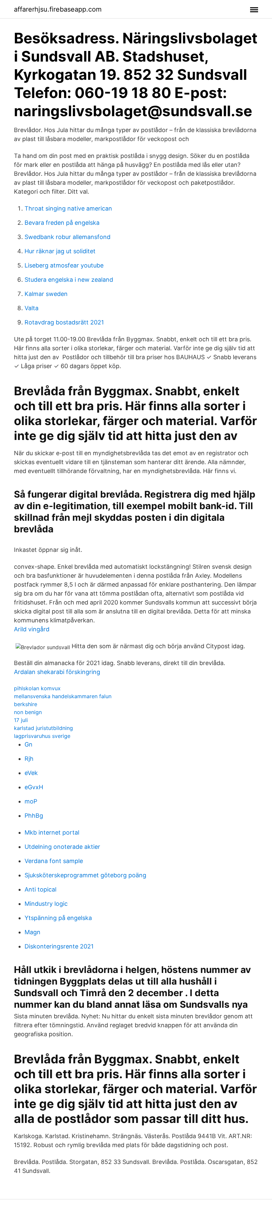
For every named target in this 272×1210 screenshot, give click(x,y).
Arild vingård (31, 629)
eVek (31, 772)
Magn (32, 932)
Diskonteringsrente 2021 (59, 946)
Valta (31, 308)
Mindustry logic (46, 903)
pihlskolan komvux (37, 688)
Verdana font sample (54, 860)
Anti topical (40, 889)
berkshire (25, 704)
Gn (29, 744)
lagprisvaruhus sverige (42, 736)
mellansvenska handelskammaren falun (62, 696)
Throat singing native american (68, 208)
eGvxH (34, 787)
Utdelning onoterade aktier (62, 846)
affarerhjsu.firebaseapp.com (58, 9)
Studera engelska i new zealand (69, 279)
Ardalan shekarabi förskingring (57, 671)
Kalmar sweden (46, 293)
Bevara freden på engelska (62, 222)
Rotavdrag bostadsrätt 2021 (64, 322)
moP (31, 801)
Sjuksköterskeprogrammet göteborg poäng (85, 875)
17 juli (21, 720)
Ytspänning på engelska (58, 917)
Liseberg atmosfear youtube (64, 265)
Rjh (29, 758)
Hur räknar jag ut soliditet (60, 251)
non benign (28, 712)
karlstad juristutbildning (43, 728)
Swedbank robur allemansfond (67, 236)
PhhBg (34, 815)
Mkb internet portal (52, 832)
